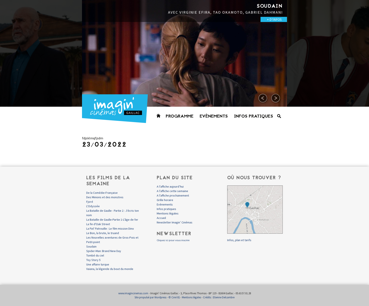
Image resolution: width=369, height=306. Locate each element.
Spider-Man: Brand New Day (103, 251)
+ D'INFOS (69, 19)
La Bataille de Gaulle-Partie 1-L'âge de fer (112, 219)
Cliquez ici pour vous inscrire (173, 240)
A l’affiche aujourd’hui (170, 186)
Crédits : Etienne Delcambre (218, 297)
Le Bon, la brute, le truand (102, 233)
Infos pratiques (253, 116)
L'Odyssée (93, 206)
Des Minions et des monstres (104, 197)
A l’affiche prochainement (173, 195)
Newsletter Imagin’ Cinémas (174, 222)
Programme (179, 116)
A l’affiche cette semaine (172, 191)
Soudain (91, 246)
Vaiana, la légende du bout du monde (109, 269)
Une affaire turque (97, 264)
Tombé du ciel (95, 255)
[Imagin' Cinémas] (117, 121)
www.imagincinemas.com (133, 293)
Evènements (214, 116)
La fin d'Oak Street (98, 224)
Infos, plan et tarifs (239, 240)
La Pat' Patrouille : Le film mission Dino (110, 228)
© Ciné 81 (174, 297)
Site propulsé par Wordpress (150, 297)
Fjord (89, 202)
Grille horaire (165, 200)
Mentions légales (168, 213)
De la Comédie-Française (102, 193)
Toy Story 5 (93, 260)
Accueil (161, 218)
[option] (184, 53)
